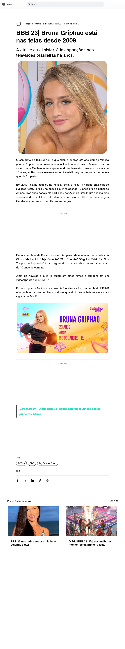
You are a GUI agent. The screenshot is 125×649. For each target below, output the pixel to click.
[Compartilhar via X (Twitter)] (25, 480)
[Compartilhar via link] (40, 480)
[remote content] (62, 229)
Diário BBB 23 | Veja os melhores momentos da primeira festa (90, 543)
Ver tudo (114, 500)
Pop (18, 470)
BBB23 (21, 463)
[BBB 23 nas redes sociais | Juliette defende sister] (33, 521)
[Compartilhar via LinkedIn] (32, 480)
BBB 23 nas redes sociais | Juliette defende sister (33, 543)
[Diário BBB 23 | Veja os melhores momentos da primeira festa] (91, 521)
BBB (32, 463)
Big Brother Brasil (47, 463)
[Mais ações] (107, 24)
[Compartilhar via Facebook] (17, 480)
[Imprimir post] (47, 480)
